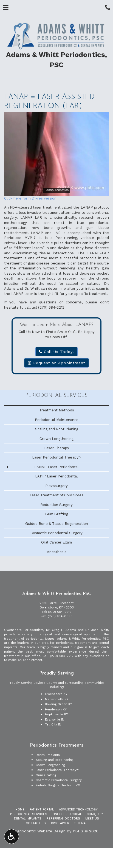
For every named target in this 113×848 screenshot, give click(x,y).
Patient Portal (42, 809)
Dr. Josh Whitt (96, 630)
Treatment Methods (56, 410)
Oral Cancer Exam (56, 542)
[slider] (56, 191)
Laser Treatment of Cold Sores (56, 495)
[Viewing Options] (11, 836)
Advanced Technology (78, 809)
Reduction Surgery (56, 505)
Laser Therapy (56, 448)
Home (19, 809)
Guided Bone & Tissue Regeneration (56, 524)
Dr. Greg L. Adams (61, 630)
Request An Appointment (58, 363)
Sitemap (80, 823)
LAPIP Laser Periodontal (56, 476)
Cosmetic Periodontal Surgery (56, 533)
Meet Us (92, 818)
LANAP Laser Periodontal (56, 467)
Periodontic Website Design (40, 831)
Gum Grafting (56, 514)
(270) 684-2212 (51, 307)
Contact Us (36, 823)
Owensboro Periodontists (23, 630)
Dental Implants (48, 755)
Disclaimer (60, 823)
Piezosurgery (56, 486)
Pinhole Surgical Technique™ (58, 785)
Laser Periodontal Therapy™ (56, 457)
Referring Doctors (63, 818)
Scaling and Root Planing (56, 429)
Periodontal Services (56, 395)
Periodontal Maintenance (56, 420)
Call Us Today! (58, 351)
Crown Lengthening (56, 439)
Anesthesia (56, 552)
